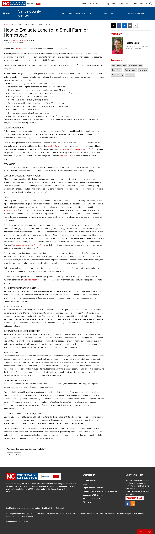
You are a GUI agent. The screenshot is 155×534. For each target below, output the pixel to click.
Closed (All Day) (137, 13)
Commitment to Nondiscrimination (26, 508)
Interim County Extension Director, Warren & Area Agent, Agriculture (138, 47)
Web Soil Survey (53, 146)
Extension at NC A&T (91, 499)
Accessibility (22, 522)
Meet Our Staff (88, 3)
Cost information (30, 280)
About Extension (89, 480)
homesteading (117, 75)
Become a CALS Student (93, 495)
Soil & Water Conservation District (74, 149)
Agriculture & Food (119, 65)
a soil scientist (65, 156)
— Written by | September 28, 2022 (21, 40)
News (6, 24)
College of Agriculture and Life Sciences (100, 491)
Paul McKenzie (18, 40)
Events (99, 3)
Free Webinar (20, 49)
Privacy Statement (56, 508)
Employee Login (145, 532)
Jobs (85, 484)
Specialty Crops (130, 70)
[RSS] (132, 503)
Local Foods (116, 70)
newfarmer (130, 75)
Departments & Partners (93, 488)
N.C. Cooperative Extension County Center (29, 245)
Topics (121, 3)
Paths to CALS (131, 3)
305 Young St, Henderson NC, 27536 (78, 13)
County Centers (110, 3)
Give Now (143, 3)
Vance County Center (29, 13)
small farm (143, 70)
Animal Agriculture (135, 65)
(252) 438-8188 (109, 13)
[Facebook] (127, 503)
